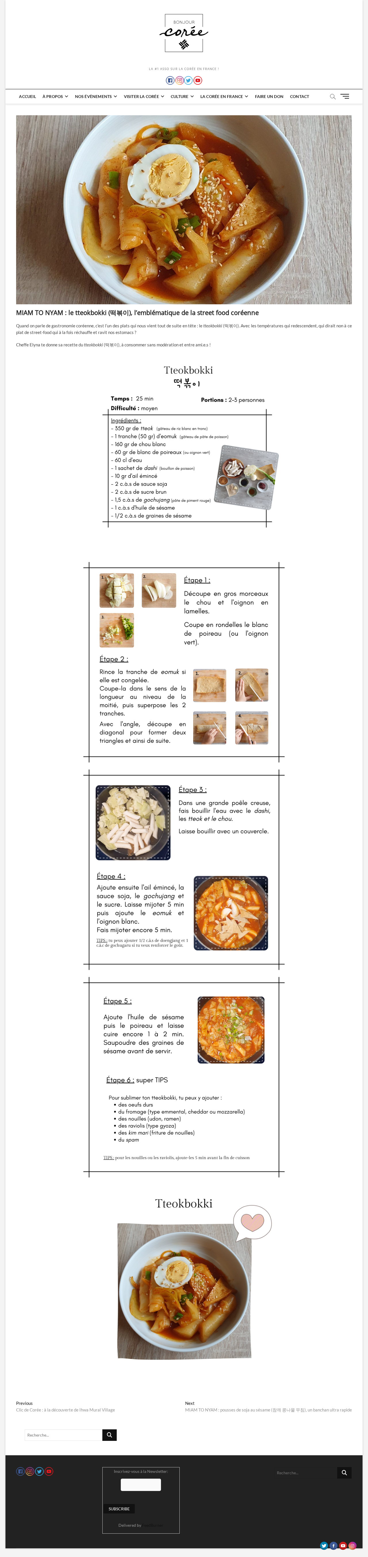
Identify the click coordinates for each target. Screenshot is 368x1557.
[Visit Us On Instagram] (352, 1544)
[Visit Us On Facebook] (333, 1544)
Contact (299, 96)
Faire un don (269, 96)
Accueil (27, 96)
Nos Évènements (93, 96)
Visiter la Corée (141, 96)
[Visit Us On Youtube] (343, 1544)
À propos (53, 96)
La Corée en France (221, 96)
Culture (179, 96)
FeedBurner (152, 1525)
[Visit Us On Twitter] (324, 1544)
